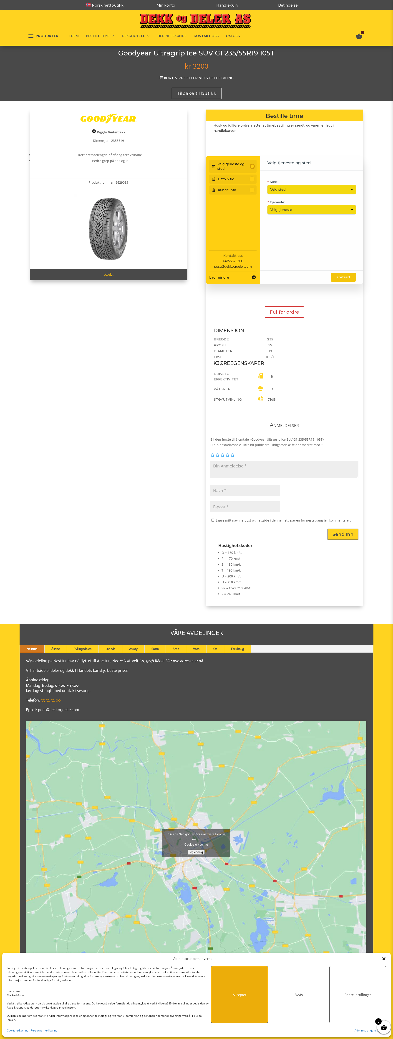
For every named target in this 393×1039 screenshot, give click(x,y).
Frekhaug (237, 649)
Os (215, 649)
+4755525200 (233, 261)
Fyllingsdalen (83, 649)
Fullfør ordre (284, 312)
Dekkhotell (133, 36)
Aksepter (239, 994)
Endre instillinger (358, 994)
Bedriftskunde (172, 36)
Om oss (233, 36)
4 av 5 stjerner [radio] (227, 455)
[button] (384, 959)
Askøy (133, 649)
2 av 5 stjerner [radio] (217, 455)
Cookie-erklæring (17, 1030)
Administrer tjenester (368, 1030)
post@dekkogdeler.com (233, 267)
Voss (196, 649)
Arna (176, 649)
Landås (110, 649)
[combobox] (309, 189)
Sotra (155, 649)
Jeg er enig (196, 852)
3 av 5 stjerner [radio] (222, 455)
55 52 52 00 (51, 700)
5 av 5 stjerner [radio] (232, 455)
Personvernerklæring (44, 1030)
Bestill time (97, 36)
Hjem (74, 36)
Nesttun (32, 649)
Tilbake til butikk (197, 93)
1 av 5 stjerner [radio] (212, 455)
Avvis (299, 994)
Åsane (55, 649)
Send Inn (343, 534)
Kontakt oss (206, 36)
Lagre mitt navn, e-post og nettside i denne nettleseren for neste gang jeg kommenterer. (283, 520)
